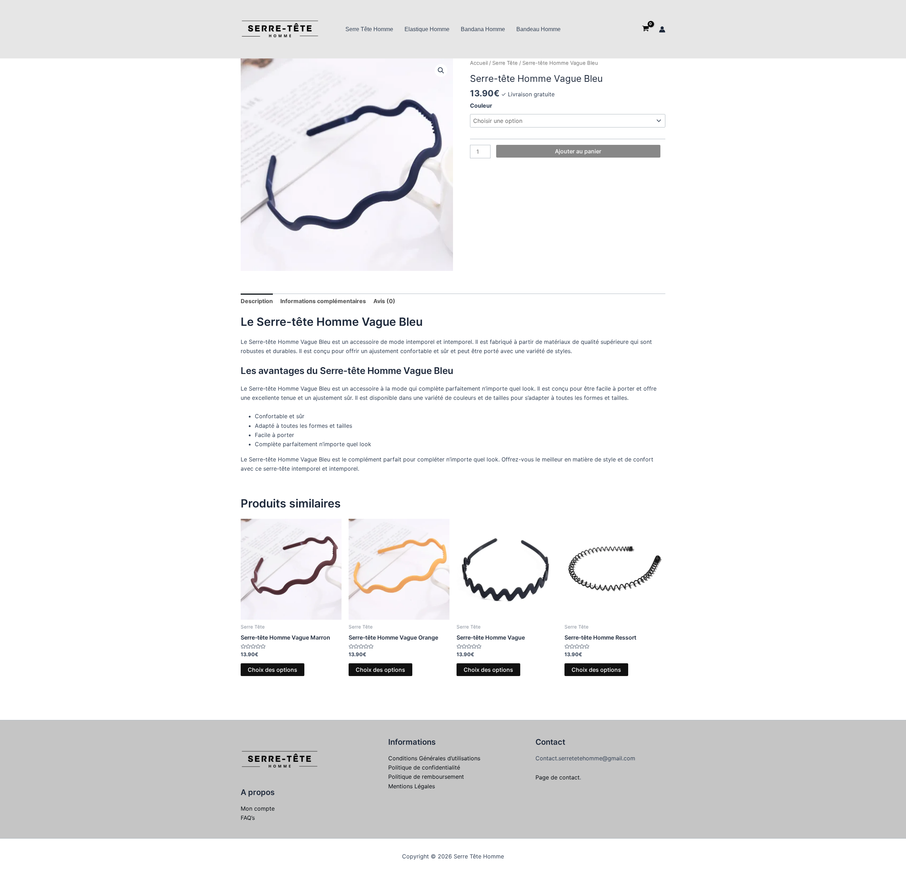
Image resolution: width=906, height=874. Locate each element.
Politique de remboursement (426, 776)
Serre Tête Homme (369, 29)
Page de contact (557, 777)
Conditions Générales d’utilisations (434, 758)
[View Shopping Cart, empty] (645, 29)
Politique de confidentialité (424, 767)
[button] (441, 70)
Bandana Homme (483, 29)
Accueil (479, 63)
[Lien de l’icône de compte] (662, 29)
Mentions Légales (411, 786)
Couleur (481, 105)
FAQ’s (248, 817)
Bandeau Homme (538, 29)
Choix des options (272, 669)
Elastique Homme (427, 29)
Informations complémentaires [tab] (323, 301)
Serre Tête (505, 63)
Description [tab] (257, 301)
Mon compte (258, 808)
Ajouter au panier (578, 151)
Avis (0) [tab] (384, 301)
